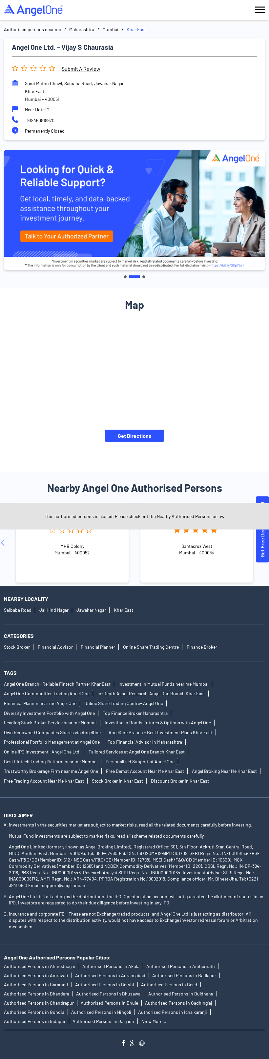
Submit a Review (81, 68)
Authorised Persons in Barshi (104, 984)
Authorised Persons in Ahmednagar (39, 966)
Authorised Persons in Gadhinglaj (178, 1003)
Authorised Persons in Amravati (36, 975)
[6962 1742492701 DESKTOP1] (262, 529)
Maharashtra (81, 29)
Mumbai (110, 29)
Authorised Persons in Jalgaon (103, 1021)
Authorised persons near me (32, 29)
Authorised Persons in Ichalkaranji (172, 1012)
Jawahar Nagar (91, 610)
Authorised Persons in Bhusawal (108, 993)
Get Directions (134, 436)
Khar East (123, 610)
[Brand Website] (143, 1044)
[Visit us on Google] (134, 1044)
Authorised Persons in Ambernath (180, 966)
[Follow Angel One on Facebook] (125, 1044)
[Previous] (4, 543)
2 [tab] (134, 276)
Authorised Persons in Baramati (36, 984)
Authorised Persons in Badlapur (184, 975)
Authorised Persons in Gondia (34, 1012)
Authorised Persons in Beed (169, 984)
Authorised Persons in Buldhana (180, 993)
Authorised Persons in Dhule (109, 1003)
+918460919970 (39, 120)
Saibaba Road (17, 610)
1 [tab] (125, 276)
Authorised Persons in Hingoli (101, 1012)
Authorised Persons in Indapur (35, 1021)
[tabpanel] (134, 210)
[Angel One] (33, 10)
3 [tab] (143, 276)
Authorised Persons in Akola (110, 966)
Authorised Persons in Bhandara (36, 993)
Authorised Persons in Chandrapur (39, 1003)
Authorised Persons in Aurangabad (110, 975)
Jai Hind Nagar (54, 610)
